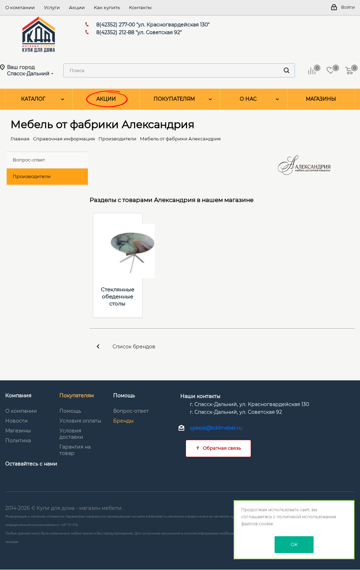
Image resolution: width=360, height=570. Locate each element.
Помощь (70, 411)
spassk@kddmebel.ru (216, 428)
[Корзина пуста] (349, 70)
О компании (21, 411)
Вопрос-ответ (131, 411)
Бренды (123, 421)
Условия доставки (71, 434)
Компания (18, 395)
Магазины (18, 431)
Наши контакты (200, 396)
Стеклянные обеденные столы (117, 296)
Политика (18, 440)
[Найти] (286, 70)
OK (294, 544)
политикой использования (306, 516)
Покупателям (76, 395)
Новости (16, 421)
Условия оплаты (80, 421)
